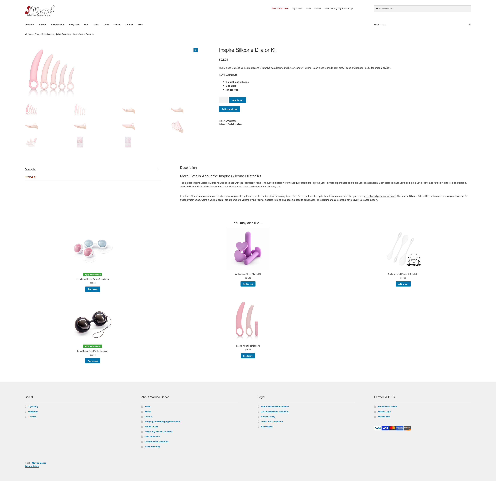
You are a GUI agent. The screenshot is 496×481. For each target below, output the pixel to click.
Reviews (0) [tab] (30, 176)
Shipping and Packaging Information (162, 421)
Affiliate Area (384, 416)
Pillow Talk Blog (152, 446)
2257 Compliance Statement (274, 411)
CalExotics (237, 67)
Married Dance (39, 462)
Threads (32, 416)
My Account (297, 8)
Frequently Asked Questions (159, 431)
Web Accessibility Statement (275, 406)
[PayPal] (422, 428)
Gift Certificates (152, 436)
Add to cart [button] (93, 289)
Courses (129, 24)
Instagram (33, 411)
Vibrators (29, 24)
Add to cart (237, 99)
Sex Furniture (57, 24)
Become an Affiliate (387, 406)
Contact (318, 8)
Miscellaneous (47, 34)
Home (30, 34)
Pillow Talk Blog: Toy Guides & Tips (338, 8)
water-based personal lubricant (380, 196)
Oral (86, 24)
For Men (42, 24)
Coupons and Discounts (157, 441)
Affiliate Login (384, 411)
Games (117, 24)
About (308, 8)
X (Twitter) (33, 406)
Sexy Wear (74, 24)
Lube (106, 24)
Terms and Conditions (272, 421)
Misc (140, 24)
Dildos (96, 24)
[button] (195, 50)
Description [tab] (30, 169)
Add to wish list (229, 109)
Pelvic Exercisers (63, 34)
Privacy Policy (268, 416)
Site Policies (267, 426)
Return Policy (151, 426)
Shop (37, 34)
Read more (248, 355)
